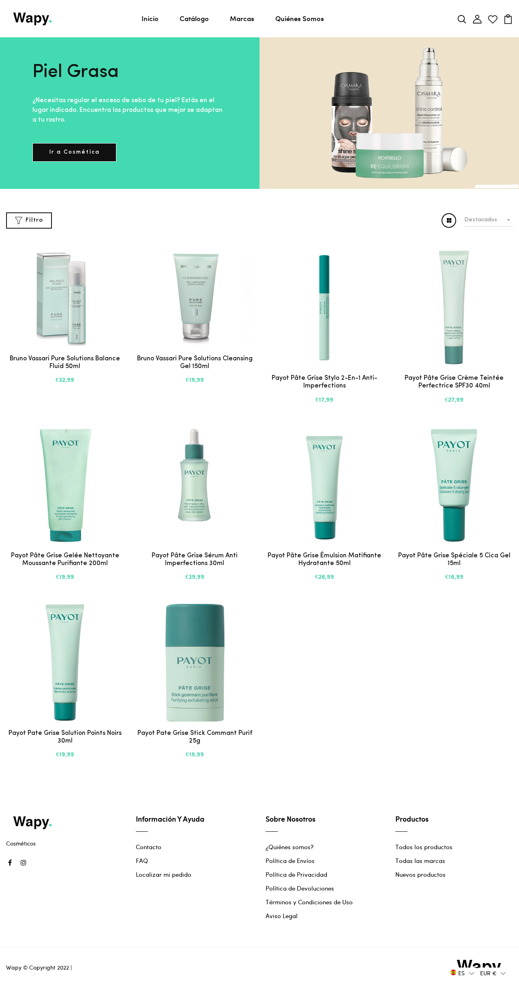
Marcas (242, 18)
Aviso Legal (282, 916)
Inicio (150, 18)
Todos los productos (424, 847)
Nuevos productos (420, 874)
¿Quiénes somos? (289, 847)
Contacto (148, 847)
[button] (462, 973)
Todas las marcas (420, 860)
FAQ (142, 860)
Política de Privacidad (296, 874)
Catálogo (194, 18)
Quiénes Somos (299, 18)
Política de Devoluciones (300, 888)
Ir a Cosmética (74, 152)
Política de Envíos (290, 860)
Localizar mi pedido (163, 874)
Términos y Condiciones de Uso (309, 902)
